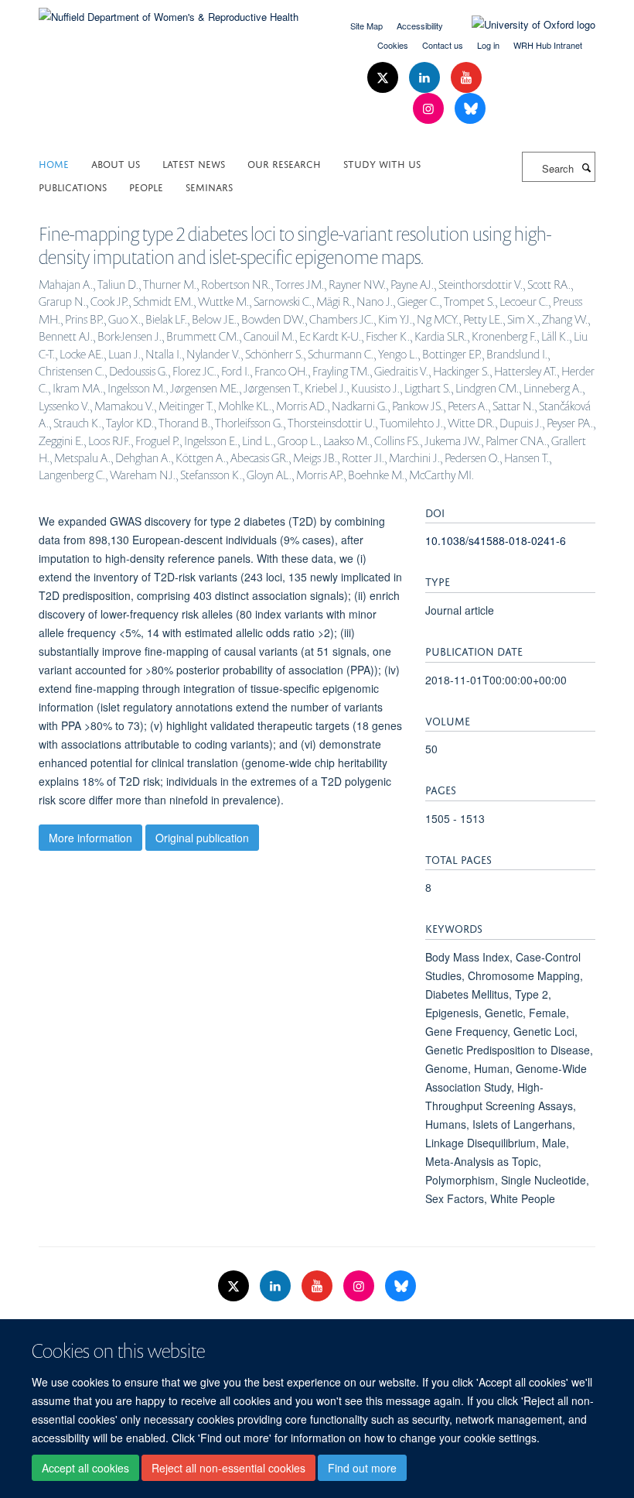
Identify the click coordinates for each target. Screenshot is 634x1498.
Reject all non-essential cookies (228, 1468)
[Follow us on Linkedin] (426, 77)
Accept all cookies (85, 1468)
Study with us (382, 163)
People (146, 186)
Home (54, 163)
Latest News (193, 163)
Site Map (366, 25)
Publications (73, 186)
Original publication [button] (202, 837)
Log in (488, 45)
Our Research (284, 163)
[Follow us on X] (384, 77)
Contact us (442, 45)
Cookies (392, 45)
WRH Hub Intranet (547, 45)
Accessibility (420, 25)
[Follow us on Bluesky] (470, 108)
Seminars (209, 186)
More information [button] (90, 837)
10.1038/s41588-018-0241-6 (495, 540)
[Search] (586, 167)
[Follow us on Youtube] (466, 77)
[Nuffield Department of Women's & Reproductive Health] (168, 11)
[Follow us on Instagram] (430, 108)
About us (115, 163)
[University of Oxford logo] (521, 24)
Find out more (362, 1468)
